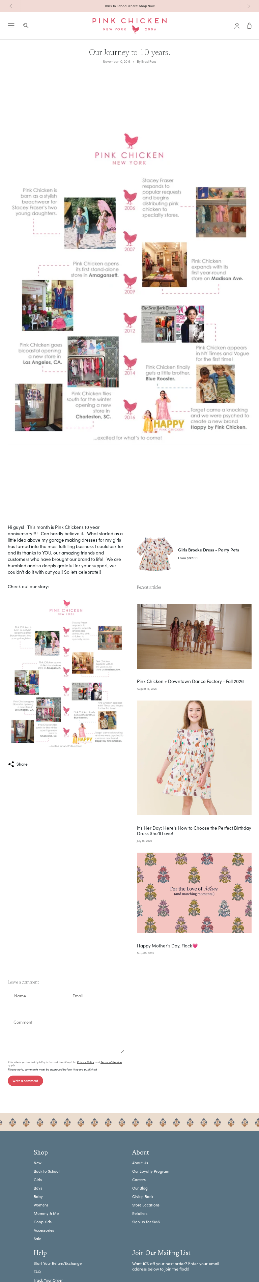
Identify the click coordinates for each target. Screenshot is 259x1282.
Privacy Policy (85, 1062)
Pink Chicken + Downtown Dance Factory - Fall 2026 (190, 681)
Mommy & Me (46, 1213)
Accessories (44, 1230)
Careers (139, 1179)
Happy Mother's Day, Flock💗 (167, 945)
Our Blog (140, 1188)
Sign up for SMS (146, 1221)
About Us (140, 1162)
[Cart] (249, 26)
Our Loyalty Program (150, 1171)
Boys (38, 1188)
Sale (37, 1238)
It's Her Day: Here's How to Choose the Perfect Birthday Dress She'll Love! (194, 830)
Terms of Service (111, 1062)
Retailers (139, 1213)
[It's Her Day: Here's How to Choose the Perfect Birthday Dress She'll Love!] (194, 758)
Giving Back (142, 1196)
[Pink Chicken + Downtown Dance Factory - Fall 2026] (194, 636)
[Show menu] (11, 26)
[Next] (249, 6)
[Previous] (11, 6)
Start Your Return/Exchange (58, 1263)
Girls (38, 1179)
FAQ (37, 1271)
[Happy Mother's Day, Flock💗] (194, 893)
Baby (38, 1196)
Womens (41, 1204)
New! (38, 1162)
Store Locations (146, 1204)
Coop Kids (43, 1221)
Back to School (47, 1171)
